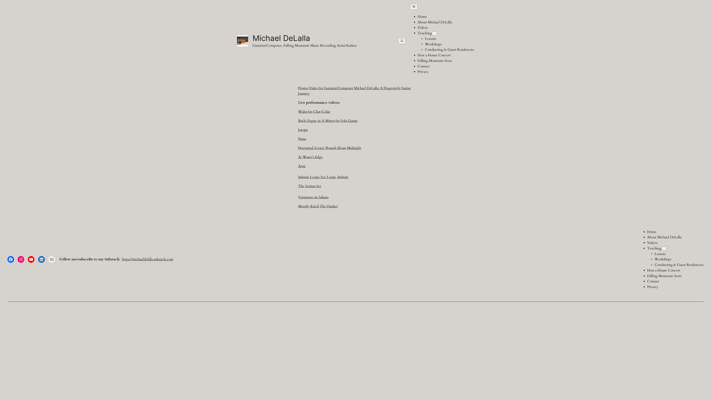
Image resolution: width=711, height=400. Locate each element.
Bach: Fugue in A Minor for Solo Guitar (328, 120)
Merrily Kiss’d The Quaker (318, 206)
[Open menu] (402, 41)
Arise (302, 166)
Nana (302, 138)
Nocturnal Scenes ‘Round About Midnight (329, 148)
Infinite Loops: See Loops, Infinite (323, 177)
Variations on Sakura (313, 197)
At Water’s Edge (310, 157)
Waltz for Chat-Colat (314, 111)
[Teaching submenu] (434, 33)
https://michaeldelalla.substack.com (147, 259)
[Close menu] (414, 7)
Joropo (303, 129)
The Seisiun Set (309, 186)
